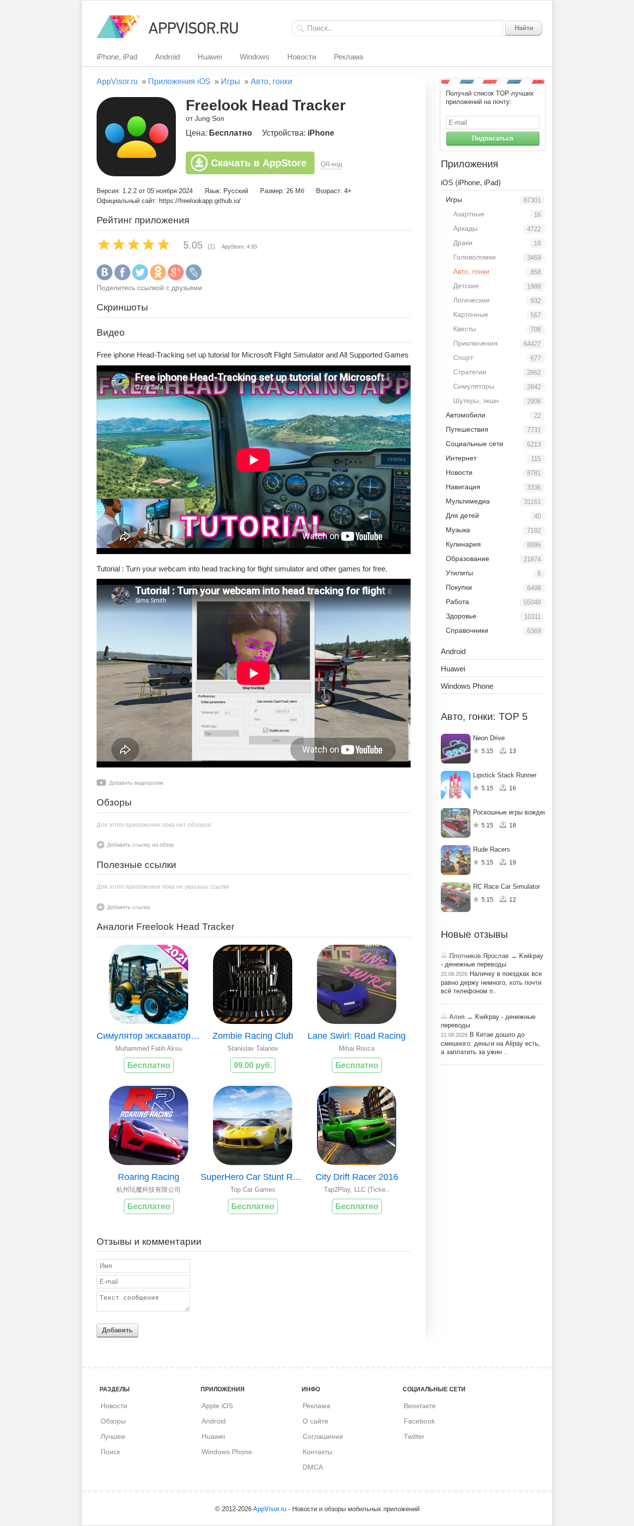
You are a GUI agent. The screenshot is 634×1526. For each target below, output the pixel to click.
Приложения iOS (179, 81)
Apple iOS (217, 1406)
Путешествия (467, 429)
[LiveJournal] (194, 278)
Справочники (467, 630)
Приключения (475, 343)
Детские (466, 286)
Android (167, 56)
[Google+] (176, 278)
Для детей (462, 515)
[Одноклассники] (158, 278)
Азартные (468, 214)
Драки (463, 243)
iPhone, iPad (117, 56)
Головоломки (474, 257)
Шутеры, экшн (476, 401)
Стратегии (469, 372)
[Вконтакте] (104, 278)
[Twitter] (140, 278)
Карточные (470, 314)
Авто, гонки (271, 81)
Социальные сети (474, 444)
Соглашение (323, 1436)
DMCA (313, 1467)
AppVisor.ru (117, 81)
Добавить (117, 1330)
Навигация (463, 487)
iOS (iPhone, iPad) (471, 182)
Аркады (465, 228)
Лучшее (113, 1436)
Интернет (461, 458)
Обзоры (113, 1421)
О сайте (315, 1421)
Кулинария (463, 544)
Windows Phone (467, 686)
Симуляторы (473, 386)
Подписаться (493, 138)
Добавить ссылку (129, 907)
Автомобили (465, 415)
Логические (471, 300)
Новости (301, 56)
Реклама (348, 56)
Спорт (463, 357)
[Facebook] (122, 278)
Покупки (459, 587)
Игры (230, 81)
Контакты (317, 1452)
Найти (524, 28)
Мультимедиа (468, 501)
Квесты (464, 329)
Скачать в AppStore (259, 162)
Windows (254, 56)
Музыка (458, 530)
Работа (457, 602)
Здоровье (461, 616)
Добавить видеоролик (136, 783)
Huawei (210, 56)
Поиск (110, 1452)
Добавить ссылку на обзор (140, 845)
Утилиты (459, 573)
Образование (467, 558)
